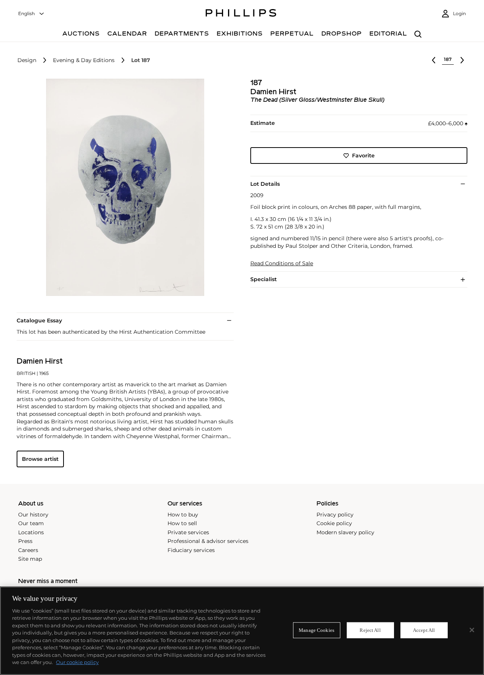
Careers (28, 550)
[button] (123, 187)
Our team (31, 523)
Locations (31, 532)
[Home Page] (241, 14)
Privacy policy (335, 514)
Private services (188, 532)
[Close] (472, 630)
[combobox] (31, 14)
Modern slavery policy (345, 532)
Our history (33, 514)
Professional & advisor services (208, 541)
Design (26, 60)
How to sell (182, 523)
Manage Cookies (316, 630)
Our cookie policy (77, 662)
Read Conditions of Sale (281, 263)
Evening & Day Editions (84, 60)
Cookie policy (334, 523)
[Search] (418, 35)
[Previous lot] (433, 60)
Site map (30, 558)
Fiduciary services (191, 550)
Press (25, 541)
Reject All (370, 630)
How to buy (183, 514)
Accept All (424, 630)
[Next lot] (462, 60)
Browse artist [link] (40, 459)
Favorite (363, 155)
